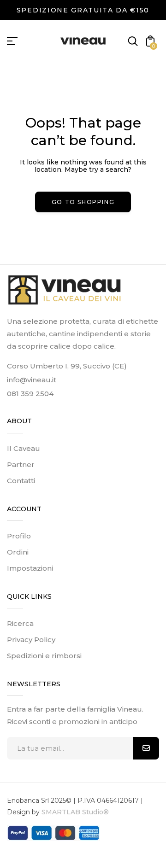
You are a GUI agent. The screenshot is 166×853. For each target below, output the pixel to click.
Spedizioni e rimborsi (44, 655)
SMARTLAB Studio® (74, 812)
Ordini (18, 552)
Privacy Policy (31, 639)
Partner (21, 464)
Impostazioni (30, 568)
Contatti (21, 480)
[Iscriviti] (146, 748)
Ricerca (20, 623)
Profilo (19, 536)
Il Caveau (23, 448)
